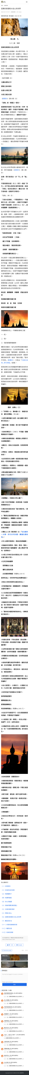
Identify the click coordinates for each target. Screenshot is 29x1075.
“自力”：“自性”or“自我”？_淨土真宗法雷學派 (14, 1034)
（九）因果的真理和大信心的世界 (11, 917)
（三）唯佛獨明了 (6, 894)
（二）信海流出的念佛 (7, 890)
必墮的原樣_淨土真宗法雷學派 (11, 1041)
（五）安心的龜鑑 (6, 901)
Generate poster (7, 950)
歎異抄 (5, 99)
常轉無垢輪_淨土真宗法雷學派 (11, 1048)
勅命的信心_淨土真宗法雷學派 (11, 1055)
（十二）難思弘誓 (6, 928)
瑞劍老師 (13, 12)
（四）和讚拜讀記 (6, 898)
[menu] (26, 2)
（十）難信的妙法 (6, 921)
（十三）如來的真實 (7, 932)
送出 (14, 984)
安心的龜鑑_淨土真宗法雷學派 (11, 1000)
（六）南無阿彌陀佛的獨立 (9, 905)
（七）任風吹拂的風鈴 (7, 909)
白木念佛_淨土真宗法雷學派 (10, 1062)
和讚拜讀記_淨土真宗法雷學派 (11, 1020)
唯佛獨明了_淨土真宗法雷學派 (11, 1014)
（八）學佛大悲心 (6, 913)
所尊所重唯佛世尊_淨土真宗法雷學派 (12, 1007)
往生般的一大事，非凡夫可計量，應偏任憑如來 (14, 534)
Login (6, 982)
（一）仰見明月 (5, 886)
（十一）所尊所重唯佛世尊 (9, 924)
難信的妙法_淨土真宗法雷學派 (11, 1027)
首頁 (2, 5)
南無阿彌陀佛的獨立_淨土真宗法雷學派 (13, 993)
